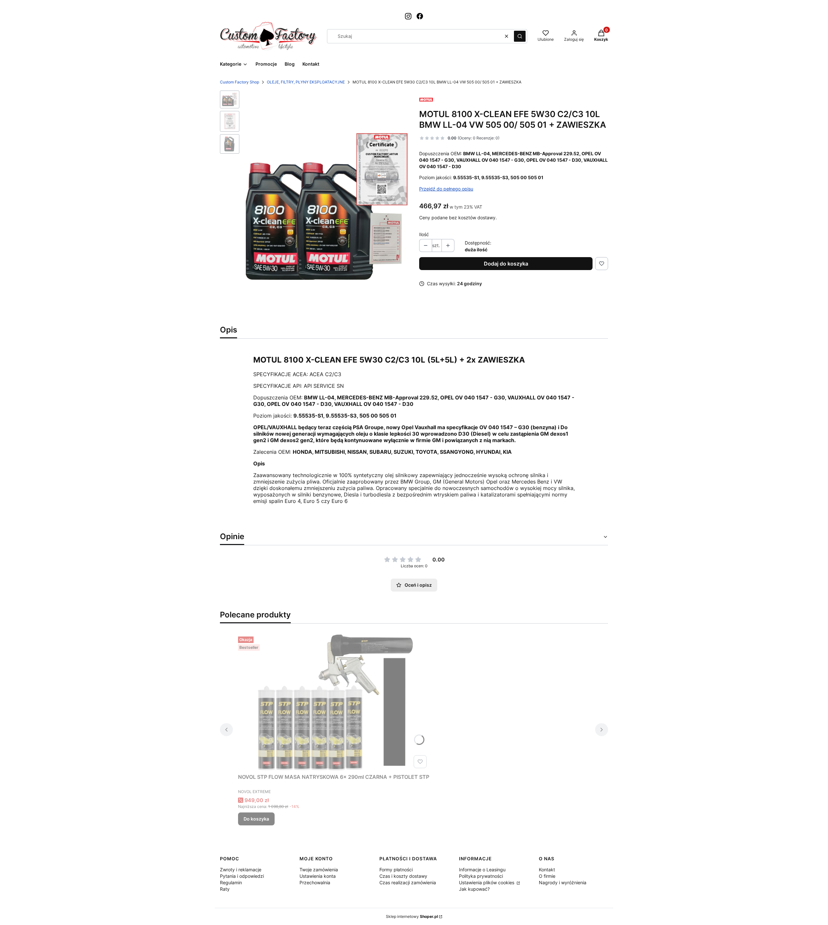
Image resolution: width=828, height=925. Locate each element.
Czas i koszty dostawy (403, 876)
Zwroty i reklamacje (240, 869)
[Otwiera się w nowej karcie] (408, 16)
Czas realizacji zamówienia (407, 882)
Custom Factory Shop (239, 82)
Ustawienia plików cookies (487, 882)
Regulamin (231, 882)
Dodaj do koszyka (506, 263)
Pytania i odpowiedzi (242, 876)
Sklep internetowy (412, 916)
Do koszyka (256, 819)
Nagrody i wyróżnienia (562, 882)
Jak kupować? (474, 889)
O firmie (547, 876)
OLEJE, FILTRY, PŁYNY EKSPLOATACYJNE (306, 82)
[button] (520, 36)
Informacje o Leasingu (482, 869)
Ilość (424, 234)
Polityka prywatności (481, 876)
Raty (225, 889)
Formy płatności (396, 869)
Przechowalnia (315, 882)
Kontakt (547, 869)
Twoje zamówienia (319, 869)
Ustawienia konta (318, 876)
